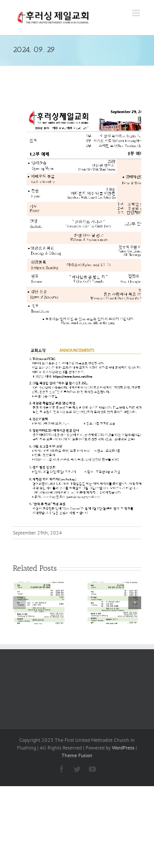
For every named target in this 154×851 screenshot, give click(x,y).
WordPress (123, 747)
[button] (19, 602)
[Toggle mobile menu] (136, 13)
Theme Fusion (77, 755)
